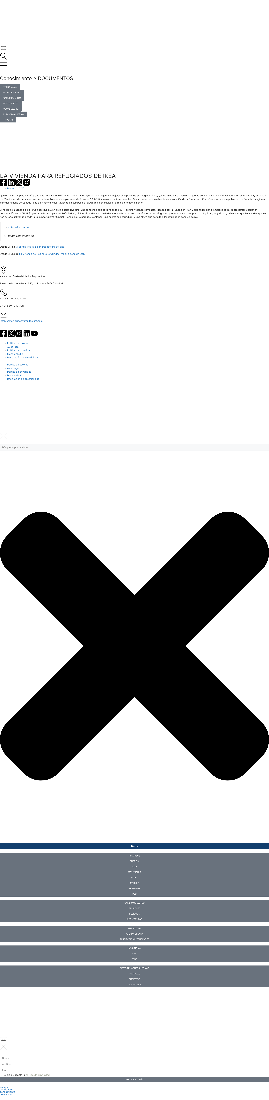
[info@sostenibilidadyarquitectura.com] (3, 314)
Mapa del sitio (15, 354)
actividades (6, 1089)
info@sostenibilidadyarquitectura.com (21, 321)
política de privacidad (38, 1075)
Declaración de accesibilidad (23, 357)
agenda (4, 1087)
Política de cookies (17, 343)
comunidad (6, 1094)
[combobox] (134, 447)
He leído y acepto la (26, 1075)
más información (19, 227)
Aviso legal (13, 346)
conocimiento (7, 1091)
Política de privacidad (19, 350)
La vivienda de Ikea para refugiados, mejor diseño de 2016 (52, 254)
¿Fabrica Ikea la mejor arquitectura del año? (40, 246)
